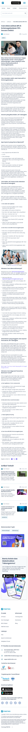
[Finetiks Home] (2, 3)
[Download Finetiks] (12, 540)
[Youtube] (11, 703)
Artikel (14, 8)
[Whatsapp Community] (19, 703)
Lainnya (9, 21)
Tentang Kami (19, 616)
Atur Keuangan (5, 620)
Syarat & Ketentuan (6, 638)
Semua (3, 21)
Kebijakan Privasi (5, 641)
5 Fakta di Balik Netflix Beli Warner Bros (8, 490)
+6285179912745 (8, 656)
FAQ (2, 634)
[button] (16, 2)
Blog (16, 623)
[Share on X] (14, 459)
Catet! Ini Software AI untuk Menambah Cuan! (7, 508)
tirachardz (13, 265)
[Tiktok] (15, 703)
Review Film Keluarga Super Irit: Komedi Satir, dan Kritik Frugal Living (8, 473)
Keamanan (18, 620)
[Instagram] (2, 703)
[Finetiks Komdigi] (3, 668)
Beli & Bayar (4, 623)
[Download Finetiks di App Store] (8, 576)
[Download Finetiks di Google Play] (20, 576)
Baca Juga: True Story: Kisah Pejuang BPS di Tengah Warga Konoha (14, 367)
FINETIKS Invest (5, 626)
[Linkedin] (6, 703)
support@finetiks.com (10, 659)
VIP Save (3, 616)
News (8, 8)
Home (3, 8)
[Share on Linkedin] (16, 459)
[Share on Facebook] (12, 459)
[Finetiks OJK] (11, 668)
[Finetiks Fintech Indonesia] (5, 679)
